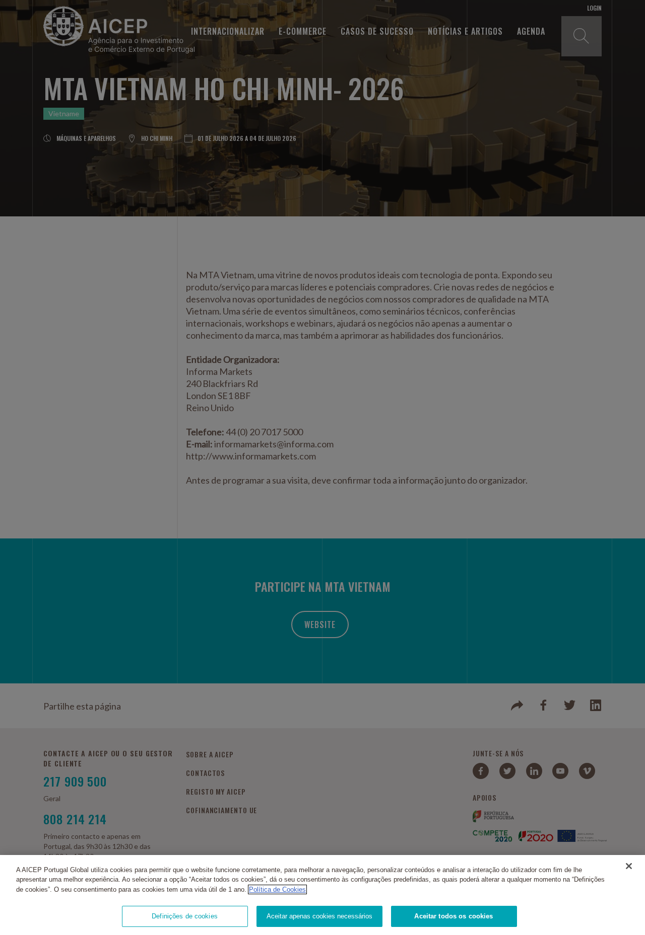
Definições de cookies (185, 916)
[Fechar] (629, 866)
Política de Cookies (277, 889)
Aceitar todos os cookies (453, 916)
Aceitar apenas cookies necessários (319, 916)
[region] (322, 895)
